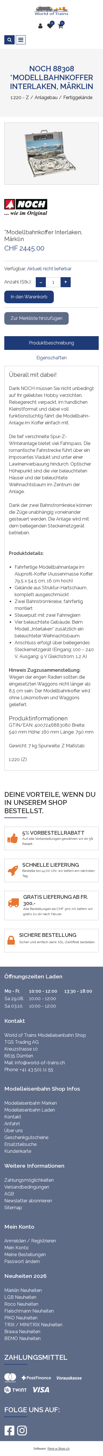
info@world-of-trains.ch (40, 1062)
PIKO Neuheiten (20, 1318)
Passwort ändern (22, 1261)
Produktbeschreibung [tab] (51, 343)
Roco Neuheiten (21, 1304)
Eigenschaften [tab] (51, 357)
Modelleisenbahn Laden (29, 1110)
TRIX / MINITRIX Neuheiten (33, 1324)
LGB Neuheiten (20, 1297)
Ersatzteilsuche (20, 1144)
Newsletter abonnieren (28, 1200)
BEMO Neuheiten (22, 1338)
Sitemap (13, 1207)
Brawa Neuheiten (22, 1331)
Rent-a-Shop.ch (58, 1448)
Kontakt (12, 1117)
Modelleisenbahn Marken (30, 1103)
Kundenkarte (17, 1151)
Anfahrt (12, 1123)
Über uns (13, 1130)
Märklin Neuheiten (23, 1290)
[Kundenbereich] (41, 26)
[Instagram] (22, 1430)
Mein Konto (16, 1247)
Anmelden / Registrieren (30, 1241)
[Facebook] (9, 1430)
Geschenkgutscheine (26, 1137)
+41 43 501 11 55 (36, 1069)
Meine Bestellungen (25, 1254)
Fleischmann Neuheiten (29, 1311)
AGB (9, 1194)
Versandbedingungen (26, 1187)
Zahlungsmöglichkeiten (29, 1180)
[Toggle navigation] (21, 39)
